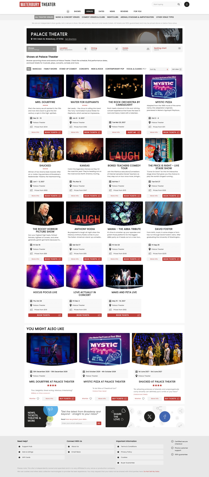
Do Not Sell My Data (151, 471)
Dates (101, 11)
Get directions (70, 39)
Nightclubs (112, 17)
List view (175, 69)
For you (138, 11)
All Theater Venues (44, 17)
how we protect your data (76, 419)
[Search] (179, 4)
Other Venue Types (165, 17)
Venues (89, 11)
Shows (77, 11)
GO (99, 423)
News (112, 11)
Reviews (124, 11)
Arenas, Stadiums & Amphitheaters (137, 17)
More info (35, 132)
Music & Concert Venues (67, 17)
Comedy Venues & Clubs (93, 17)
